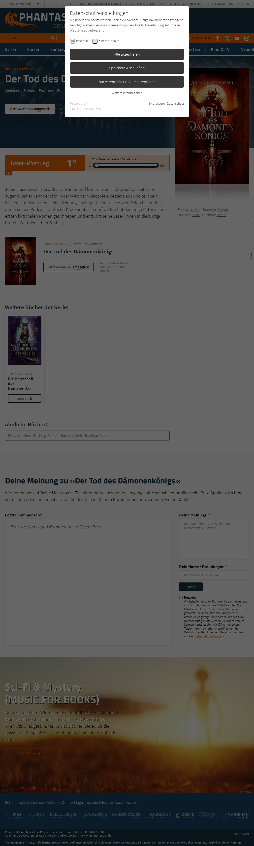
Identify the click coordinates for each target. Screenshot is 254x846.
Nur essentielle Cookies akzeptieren (127, 81)
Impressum (157, 103)
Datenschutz (175, 103)
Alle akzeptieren (127, 54)
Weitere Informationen (127, 93)
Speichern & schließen (127, 67)
